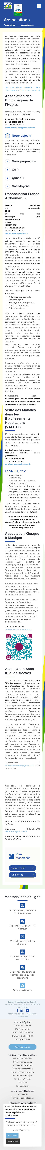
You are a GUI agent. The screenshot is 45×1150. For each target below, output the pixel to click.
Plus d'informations (21, 1130)
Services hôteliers (22, 1079)
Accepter (12, 1136)
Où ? (15, 169)
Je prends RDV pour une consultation (22, 958)
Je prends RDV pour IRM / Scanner (23, 927)
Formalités (23, 1094)
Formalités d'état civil (22, 1065)
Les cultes (22, 1082)
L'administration (22, 1029)
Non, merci (13, 1141)
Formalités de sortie (22, 1062)
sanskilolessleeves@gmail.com (19, 765)
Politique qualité (22, 1039)
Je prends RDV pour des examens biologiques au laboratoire (22, 975)
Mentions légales (16, 1014)
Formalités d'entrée (22, 1058)
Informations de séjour (22, 1075)
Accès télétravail (22, 1047)
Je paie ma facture (22, 990)
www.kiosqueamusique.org (18, 629)
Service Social (22, 1086)
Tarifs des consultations (23, 1098)
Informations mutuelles (22, 1072)
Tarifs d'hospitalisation (22, 1069)
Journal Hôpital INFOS (22, 1036)
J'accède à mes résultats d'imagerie (22, 942)
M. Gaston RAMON (22, 1025)
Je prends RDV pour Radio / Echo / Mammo (22, 912)
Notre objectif (21, 135)
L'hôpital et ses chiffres (22, 1032)
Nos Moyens (21, 186)
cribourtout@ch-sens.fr (16, 831)
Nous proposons (24, 161)
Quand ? (18, 178)
